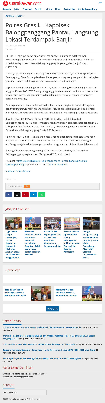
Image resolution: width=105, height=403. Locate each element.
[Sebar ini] (8, 194)
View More (52, 308)
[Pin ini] (25, 194)
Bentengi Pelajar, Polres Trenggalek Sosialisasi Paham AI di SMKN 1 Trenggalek (42, 358)
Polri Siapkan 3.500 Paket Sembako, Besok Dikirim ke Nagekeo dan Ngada (39, 344)
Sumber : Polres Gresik (17, 171)
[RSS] (27, 186)
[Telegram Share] (33, 194)
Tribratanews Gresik (56, 164)
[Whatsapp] (41, 194)
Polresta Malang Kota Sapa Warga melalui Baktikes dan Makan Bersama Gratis (42, 327)
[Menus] (100, 3)
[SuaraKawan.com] (22, 3)
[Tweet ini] (17, 194)
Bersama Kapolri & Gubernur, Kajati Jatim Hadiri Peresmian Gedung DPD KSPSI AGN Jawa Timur (49, 350)
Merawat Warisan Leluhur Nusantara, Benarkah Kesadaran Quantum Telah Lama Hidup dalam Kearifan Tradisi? (33, 243)
